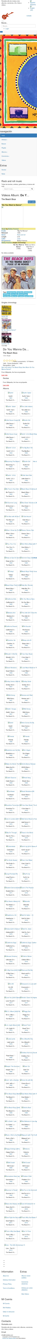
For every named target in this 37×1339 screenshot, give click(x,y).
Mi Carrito (6, 1316)
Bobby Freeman (13, 229)
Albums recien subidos (26, 1277)
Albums (4, 152)
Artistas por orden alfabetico (27, 1289)
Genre (3, 235)
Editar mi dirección (9, 1312)
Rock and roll (21, 235)
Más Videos (25, 1294)
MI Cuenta (6, 1303)
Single (3, 229)
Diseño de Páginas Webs (9, 1338)
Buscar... (4, 23)
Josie (18, 239)
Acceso (4, 170)
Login (7, 29)
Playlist (4, 148)
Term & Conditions (9, 1288)
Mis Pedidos (7, 1308)
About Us (6, 1276)
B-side (3, 231)
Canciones (5, 156)
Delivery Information (9, 1280)
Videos (4, 160)
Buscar (4, 144)
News (3, 174)
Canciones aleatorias (25, 1283)
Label (3, 239)
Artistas (4, 140)
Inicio (3, 135)
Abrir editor (31, 202)
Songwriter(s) (6, 241)
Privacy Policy (7, 1284)
